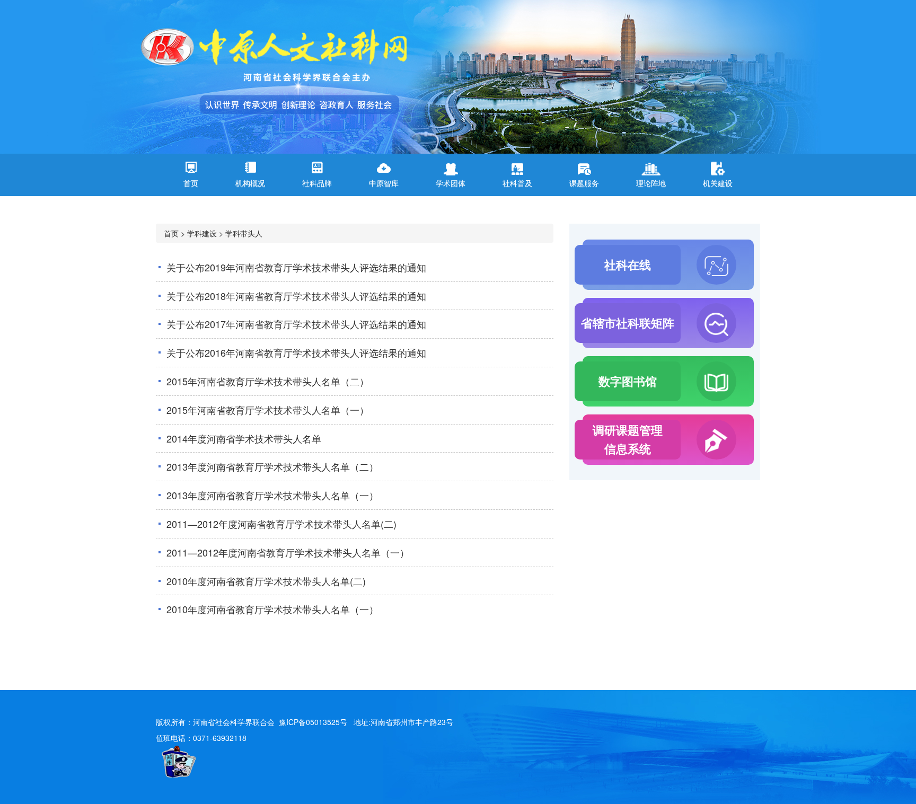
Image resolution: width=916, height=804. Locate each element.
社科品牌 (317, 183)
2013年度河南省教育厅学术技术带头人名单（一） (272, 495)
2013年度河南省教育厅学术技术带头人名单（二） (272, 466)
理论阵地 (651, 183)
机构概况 (250, 183)
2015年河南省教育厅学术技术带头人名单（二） (267, 381)
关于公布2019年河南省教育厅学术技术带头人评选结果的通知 (296, 267)
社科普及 (517, 183)
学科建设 (202, 233)
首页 (190, 183)
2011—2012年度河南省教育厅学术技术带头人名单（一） (287, 552)
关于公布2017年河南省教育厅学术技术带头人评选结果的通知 (296, 324)
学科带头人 (243, 233)
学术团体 (450, 183)
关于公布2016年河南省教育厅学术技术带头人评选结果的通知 (296, 352)
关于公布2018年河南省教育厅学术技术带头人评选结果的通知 (296, 296)
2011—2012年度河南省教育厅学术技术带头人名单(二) (281, 524)
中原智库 (384, 183)
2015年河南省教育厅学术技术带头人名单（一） (267, 410)
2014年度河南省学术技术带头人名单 (243, 438)
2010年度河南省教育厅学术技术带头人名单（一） (272, 609)
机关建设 (718, 183)
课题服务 (584, 183)
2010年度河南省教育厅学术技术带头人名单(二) (266, 581)
